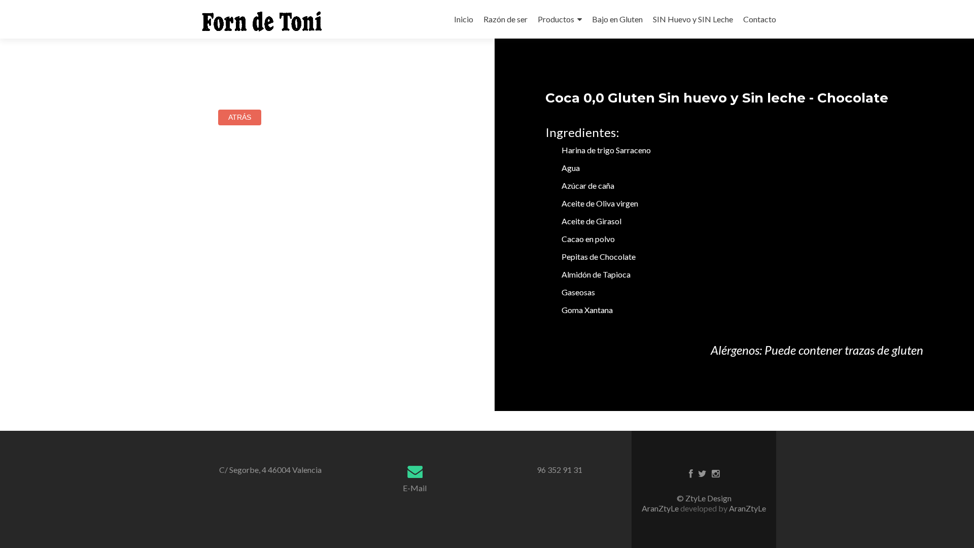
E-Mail (415, 488)
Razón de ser (505, 19)
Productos (556, 19)
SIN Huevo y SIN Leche (693, 19)
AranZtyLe (747, 508)
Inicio (463, 19)
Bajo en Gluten (617, 19)
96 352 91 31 (559, 469)
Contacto (759, 19)
